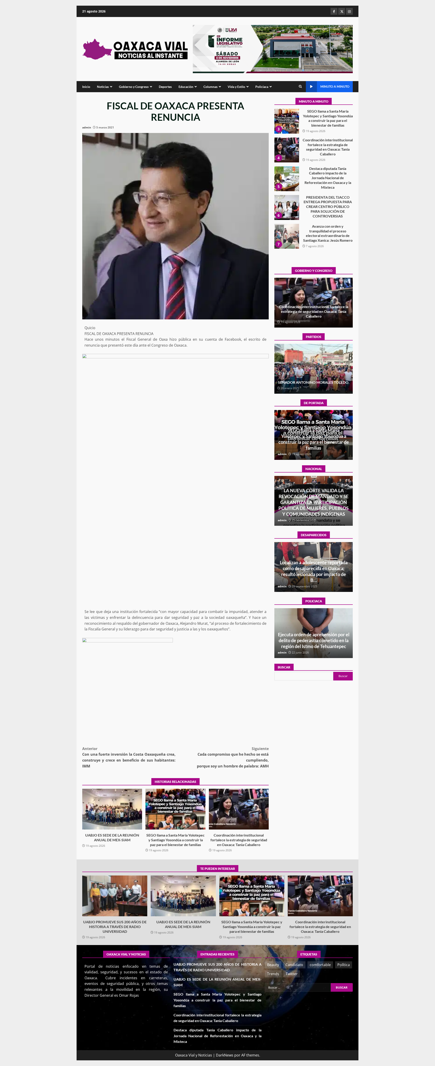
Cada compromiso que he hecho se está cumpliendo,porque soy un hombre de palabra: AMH (233, 757)
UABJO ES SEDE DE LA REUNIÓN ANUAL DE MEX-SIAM (112, 809)
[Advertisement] (273, 48)
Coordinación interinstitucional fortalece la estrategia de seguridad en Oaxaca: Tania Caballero (239, 809)
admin (86, 127)
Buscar (284, 667)
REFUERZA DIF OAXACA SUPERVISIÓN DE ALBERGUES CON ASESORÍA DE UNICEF (313, 640)
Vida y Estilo (236, 87)
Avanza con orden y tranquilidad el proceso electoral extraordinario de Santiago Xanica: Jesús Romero (286, 207)
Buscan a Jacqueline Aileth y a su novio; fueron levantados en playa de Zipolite (313, 574)
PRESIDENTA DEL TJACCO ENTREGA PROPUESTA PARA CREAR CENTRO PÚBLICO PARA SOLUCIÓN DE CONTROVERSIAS (286, 178)
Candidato (294, 964)
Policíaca (261, 87)
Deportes (165, 87)
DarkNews (224, 1055)
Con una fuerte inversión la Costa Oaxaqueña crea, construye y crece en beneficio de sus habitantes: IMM (129, 757)
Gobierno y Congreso (134, 87)
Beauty (273, 964)
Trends (273, 973)
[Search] (300, 86)
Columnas (210, 87)
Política (343, 964)
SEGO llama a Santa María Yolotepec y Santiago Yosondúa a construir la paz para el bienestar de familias (175, 809)
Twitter (292, 973)
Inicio (86, 87)
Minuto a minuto (334, 86)
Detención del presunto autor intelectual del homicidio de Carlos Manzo (313, 508)
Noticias (103, 87)
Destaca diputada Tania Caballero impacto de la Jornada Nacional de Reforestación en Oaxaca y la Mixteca (286, 149)
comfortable (320, 964)
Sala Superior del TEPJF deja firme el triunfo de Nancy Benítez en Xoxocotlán (313, 379)
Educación (186, 87)
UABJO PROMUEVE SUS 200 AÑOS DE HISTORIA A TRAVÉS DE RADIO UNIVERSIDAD (286, 236)
